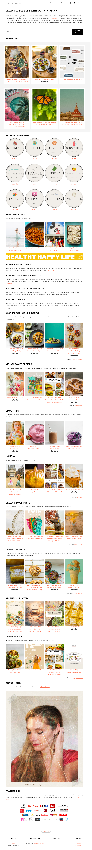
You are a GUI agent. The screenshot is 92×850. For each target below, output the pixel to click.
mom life (60, 3)
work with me (57, 841)
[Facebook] (70, 3)
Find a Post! (77, 32)
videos (78, 846)
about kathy (13, 841)
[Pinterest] (78, 3)
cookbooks (36, 3)
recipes (27, 3)
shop (78, 841)
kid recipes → (79, 405)
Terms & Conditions (17, 846)
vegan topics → (78, 678)
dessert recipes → (77, 593)
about (44, 3)
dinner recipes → (78, 359)
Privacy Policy (8, 846)
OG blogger (54, 18)
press (13, 843)
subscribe (52, 3)
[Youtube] (74, 3)
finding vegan (78, 845)
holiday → (80, 497)
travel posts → (78, 544)
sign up (35, 841)
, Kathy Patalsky (45, 687)
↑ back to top (46, 831)
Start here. (9, 283)
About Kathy (51, 270)
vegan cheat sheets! (39, 843)
